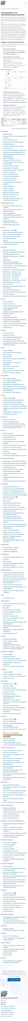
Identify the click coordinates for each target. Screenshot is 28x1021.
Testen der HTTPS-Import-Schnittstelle (13, 507)
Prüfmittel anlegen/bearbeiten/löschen (13, 897)
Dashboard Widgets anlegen (11, 166)
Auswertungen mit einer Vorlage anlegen (14, 603)
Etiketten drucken (8, 148)
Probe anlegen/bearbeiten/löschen (12, 352)
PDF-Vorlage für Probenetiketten (12, 392)
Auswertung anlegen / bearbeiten (12, 612)
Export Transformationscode (11, 814)
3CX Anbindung (7, 327)
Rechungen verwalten (9, 684)
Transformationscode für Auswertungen (14, 811)
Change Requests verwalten (10, 168)
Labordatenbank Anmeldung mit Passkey (14, 292)
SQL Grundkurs (7, 605)
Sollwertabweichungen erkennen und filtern (15, 833)
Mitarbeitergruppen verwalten (11, 254)
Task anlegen (6, 260)
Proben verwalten (8, 350)
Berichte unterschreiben (9, 439)
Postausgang (6, 315)
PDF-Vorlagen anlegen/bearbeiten (12, 380)
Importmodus (6, 501)
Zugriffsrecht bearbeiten (9, 267)
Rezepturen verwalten (9, 419)
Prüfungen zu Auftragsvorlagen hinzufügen (14, 406)
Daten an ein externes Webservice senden (14, 790)
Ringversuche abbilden (9, 740)
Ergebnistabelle (7, 356)
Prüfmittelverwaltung (9, 893)
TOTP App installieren (9, 294)
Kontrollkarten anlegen (9, 901)
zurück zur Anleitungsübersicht (10, 8)
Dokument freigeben (8, 848)
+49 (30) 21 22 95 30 (9, 1006)
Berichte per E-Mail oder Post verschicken (14, 445)
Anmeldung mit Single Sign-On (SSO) (13, 146)
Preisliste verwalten (8, 692)
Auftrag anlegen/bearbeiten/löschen (13, 337)
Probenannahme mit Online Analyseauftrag (14, 660)
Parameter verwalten (9, 719)
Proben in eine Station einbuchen (12, 372)
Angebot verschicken (9, 678)
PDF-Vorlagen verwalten (9, 378)
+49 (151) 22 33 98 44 (9, 1008)
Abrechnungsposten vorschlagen (12, 713)
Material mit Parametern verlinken (12, 234)
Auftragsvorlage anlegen (10, 639)
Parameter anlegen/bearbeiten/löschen (13, 723)
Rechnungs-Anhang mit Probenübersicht (14, 880)
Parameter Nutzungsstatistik (11, 733)
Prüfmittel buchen (8, 909)
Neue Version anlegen (9, 844)
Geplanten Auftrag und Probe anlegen (13, 404)
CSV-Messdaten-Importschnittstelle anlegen (15, 495)
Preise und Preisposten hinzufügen (12, 674)
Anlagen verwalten (8, 398)
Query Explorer (7, 561)
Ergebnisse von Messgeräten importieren (14, 493)
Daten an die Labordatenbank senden (13, 792)
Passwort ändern (7, 284)
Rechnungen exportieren (9, 694)
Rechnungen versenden (9, 688)
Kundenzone (6, 654)
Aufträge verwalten (8, 333)
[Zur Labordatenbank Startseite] (3, 3)
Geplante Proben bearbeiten (10, 194)
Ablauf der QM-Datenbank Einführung (13, 577)
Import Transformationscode (11, 818)
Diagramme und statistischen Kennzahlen (14, 358)
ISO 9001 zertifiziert (8, 1014)
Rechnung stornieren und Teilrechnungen (14, 707)
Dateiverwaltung (7, 953)
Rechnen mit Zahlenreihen (10, 752)
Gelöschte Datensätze (9, 172)
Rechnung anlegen (8, 686)
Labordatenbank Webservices (11, 785)
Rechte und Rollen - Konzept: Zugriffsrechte (15, 265)
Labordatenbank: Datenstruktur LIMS (13, 575)
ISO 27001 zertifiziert (8, 1012)
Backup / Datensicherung (10, 140)
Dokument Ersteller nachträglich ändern (14, 855)
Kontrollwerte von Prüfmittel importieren (14, 903)
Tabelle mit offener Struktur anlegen (13, 469)
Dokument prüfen (8, 846)
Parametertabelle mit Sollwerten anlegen (14, 465)
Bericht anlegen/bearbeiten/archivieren (13, 435)
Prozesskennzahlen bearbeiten (11, 176)
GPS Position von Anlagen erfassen (12, 412)
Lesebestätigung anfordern (10, 851)
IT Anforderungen (8, 866)
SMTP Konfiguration (8, 158)
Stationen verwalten (8, 368)
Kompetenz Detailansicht (10, 549)
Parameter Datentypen (9, 738)
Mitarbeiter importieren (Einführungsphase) (15, 296)
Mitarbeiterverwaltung (9, 250)
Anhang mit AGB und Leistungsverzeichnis (14, 676)
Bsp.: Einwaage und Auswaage (11, 760)
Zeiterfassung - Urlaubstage (10, 278)
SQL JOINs (6, 607)
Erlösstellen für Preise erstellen (11, 700)
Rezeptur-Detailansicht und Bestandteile (14, 424)
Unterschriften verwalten (10, 453)
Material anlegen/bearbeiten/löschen (13, 232)
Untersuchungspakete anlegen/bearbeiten (14, 745)
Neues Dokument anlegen (10, 842)
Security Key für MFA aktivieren (11, 290)
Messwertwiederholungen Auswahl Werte (14, 481)
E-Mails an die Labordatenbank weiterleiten (15, 323)
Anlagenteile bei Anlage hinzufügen (12, 402)
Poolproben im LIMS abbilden (11, 366)
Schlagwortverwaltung (9, 196)
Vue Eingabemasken (8, 598)
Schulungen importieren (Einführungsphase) (15, 923)
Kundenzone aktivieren (9, 656)
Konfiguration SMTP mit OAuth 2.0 (12, 160)
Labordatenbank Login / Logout (11, 282)
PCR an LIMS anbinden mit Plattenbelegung (15, 524)
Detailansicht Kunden (9, 304)
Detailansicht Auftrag (9, 335)
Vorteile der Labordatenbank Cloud (12, 584)
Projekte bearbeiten (8, 190)
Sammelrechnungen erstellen (11, 705)
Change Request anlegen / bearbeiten (13, 170)
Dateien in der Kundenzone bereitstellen (14, 666)
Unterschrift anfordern (9, 437)
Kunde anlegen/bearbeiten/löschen (12, 306)
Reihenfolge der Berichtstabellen (12, 471)
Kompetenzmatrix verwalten (10, 547)
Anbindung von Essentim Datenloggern (13, 534)
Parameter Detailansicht (9, 721)
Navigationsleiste (7, 134)
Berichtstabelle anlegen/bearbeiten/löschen (15, 102)
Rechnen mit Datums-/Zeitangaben (12, 758)
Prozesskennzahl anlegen (10, 178)
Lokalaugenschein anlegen (10, 414)
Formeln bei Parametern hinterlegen (12, 750)
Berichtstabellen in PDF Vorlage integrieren (14, 386)
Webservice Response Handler (11, 816)
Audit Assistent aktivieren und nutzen (13, 567)
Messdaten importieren (9, 497)
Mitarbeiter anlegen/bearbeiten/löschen (14, 252)
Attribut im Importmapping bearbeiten (13, 490)
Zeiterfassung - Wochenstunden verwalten (14, 280)
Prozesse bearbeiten (8, 186)
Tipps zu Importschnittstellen (11, 530)
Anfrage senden (14, 979)
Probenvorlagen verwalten (10, 641)
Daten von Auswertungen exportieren (13, 618)
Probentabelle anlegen (9, 467)
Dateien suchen (7, 955)
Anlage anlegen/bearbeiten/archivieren (13, 400)
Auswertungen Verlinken (9, 620)
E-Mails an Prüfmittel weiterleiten (12, 907)
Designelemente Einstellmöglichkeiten (13, 384)
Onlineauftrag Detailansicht (10, 174)
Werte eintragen (7, 354)
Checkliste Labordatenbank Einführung (13, 572)
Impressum (4, 1002)
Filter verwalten (7, 360)
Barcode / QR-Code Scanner (11, 936)
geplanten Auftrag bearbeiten (11, 192)
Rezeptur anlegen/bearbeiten (11, 422)
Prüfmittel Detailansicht (9, 895)
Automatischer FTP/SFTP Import (12, 503)
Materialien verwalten (9, 230)
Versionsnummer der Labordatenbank (13, 142)
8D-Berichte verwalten (9, 180)
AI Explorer (6, 559)
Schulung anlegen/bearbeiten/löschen (13, 921)
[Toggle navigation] (26, 2)
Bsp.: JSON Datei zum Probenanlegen (13, 802)
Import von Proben (8, 499)
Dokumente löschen (8, 857)
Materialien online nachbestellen (12, 236)
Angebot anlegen (7, 672)
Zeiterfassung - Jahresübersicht (11, 276)
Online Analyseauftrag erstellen (11, 658)
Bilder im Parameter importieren (12, 532)
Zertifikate (6, 451)
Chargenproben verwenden (10, 244)
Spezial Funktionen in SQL (10, 633)
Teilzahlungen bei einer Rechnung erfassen (14, 690)
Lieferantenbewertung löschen (11, 224)
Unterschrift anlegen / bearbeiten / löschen (14, 455)
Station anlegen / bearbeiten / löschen (13, 370)
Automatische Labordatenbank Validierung (14, 150)
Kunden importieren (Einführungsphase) (14, 325)
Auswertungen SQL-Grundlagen (11, 609)
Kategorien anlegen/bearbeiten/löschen (13, 152)
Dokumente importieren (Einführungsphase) (15, 853)
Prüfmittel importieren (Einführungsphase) (14, 899)
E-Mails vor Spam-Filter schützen (12, 447)
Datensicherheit (7, 1010)
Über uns (3, 1000)
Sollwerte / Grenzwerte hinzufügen (12, 827)
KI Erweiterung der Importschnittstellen (13, 488)
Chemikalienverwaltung (9, 238)
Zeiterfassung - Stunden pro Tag (12, 272)
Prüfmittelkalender (8, 911)
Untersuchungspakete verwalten (12, 743)
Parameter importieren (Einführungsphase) (14, 579)
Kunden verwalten (8, 301)
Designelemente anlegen (9, 382)
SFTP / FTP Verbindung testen (11, 505)
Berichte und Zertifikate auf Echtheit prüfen (15, 449)
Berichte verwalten (8, 433)
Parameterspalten (8, 614)
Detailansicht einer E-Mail (10, 317)
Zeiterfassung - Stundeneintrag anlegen (14, 270)
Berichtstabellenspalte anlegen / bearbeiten (15, 463)
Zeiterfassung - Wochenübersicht (12, 274)
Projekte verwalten (8, 188)
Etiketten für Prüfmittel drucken (11, 905)
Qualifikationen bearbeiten (10, 551)
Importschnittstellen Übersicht (11, 486)
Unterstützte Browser (9, 144)
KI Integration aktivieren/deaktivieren (13, 557)
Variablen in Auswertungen (10, 616)
